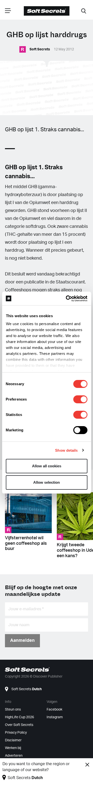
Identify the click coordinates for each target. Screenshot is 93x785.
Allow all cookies (46, 466)
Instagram (55, 717)
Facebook (54, 709)
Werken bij (13, 748)
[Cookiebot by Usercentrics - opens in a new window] (66, 298)
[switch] (80, 399)
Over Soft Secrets (19, 725)
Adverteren (14, 755)
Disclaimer (13, 740)
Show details (66, 450)
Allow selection (46, 482)
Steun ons (13, 709)
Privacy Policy (16, 732)
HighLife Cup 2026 (19, 717)
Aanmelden (22, 640)
